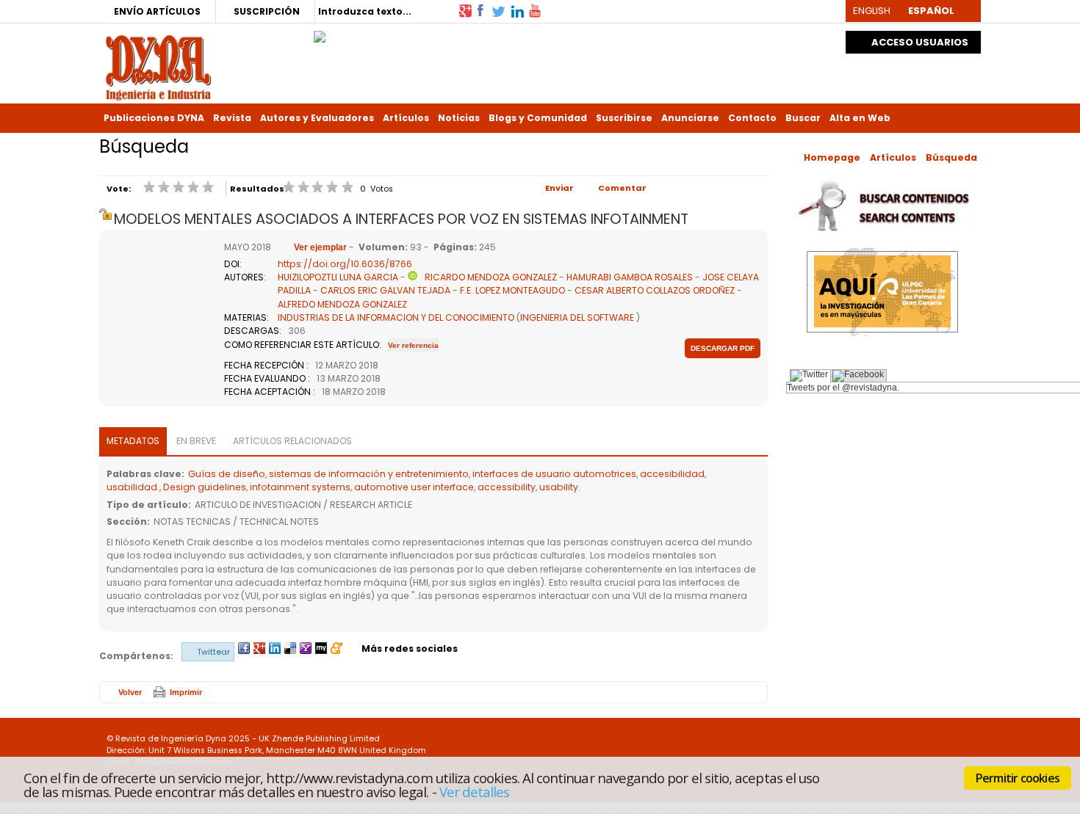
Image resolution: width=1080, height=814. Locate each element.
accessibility (507, 487)
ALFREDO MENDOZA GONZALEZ (342, 304)
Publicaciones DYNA (154, 118)
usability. (559, 487)
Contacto (752, 118)
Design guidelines (204, 487)
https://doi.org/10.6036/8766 (345, 264)
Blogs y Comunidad (538, 118)
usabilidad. (133, 487)
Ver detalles (474, 791)
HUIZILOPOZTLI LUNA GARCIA (338, 277)
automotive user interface (414, 487)
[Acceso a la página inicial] (158, 66)
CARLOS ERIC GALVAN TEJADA (385, 290)
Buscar (803, 118)
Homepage (832, 157)
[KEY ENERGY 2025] (319, 33)
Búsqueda (951, 157)
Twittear (213, 652)
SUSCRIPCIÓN (267, 11)
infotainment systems (300, 487)
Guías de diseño (226, 474)
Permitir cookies (1017, 778)
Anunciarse (690, 118)
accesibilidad (672, 474)
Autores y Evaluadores (317, 118)
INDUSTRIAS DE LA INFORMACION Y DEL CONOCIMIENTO (396, 317)
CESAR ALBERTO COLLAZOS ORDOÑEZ (655, 290)
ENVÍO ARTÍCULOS (157, 11)
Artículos (406, 118)
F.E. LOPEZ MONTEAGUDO (512, 290)
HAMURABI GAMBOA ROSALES (629, 277)
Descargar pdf (723, 348)
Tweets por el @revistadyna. (843, 387)
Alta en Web (859, 118)
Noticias (459, 118)
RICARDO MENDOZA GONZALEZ (491, 277)
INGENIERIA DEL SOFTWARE (577, 317)
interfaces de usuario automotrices (554, 474)
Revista (232, 118)
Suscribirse (624, 118)
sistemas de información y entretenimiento (369, 474)
